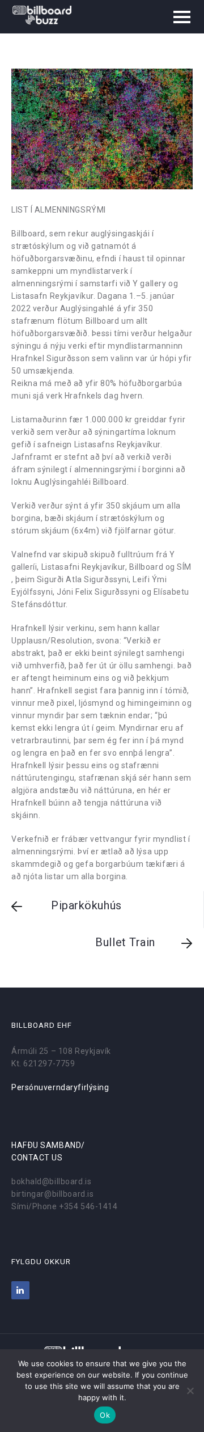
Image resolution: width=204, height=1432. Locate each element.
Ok (105, 1415)
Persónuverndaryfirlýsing (60, 1087)
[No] (190, 1390)
